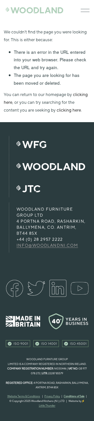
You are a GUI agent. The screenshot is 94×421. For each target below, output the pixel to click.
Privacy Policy (52, 396)
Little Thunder (47, 405)
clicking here (69, 110)
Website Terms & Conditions (23, 396)
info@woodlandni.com (47, 245)
